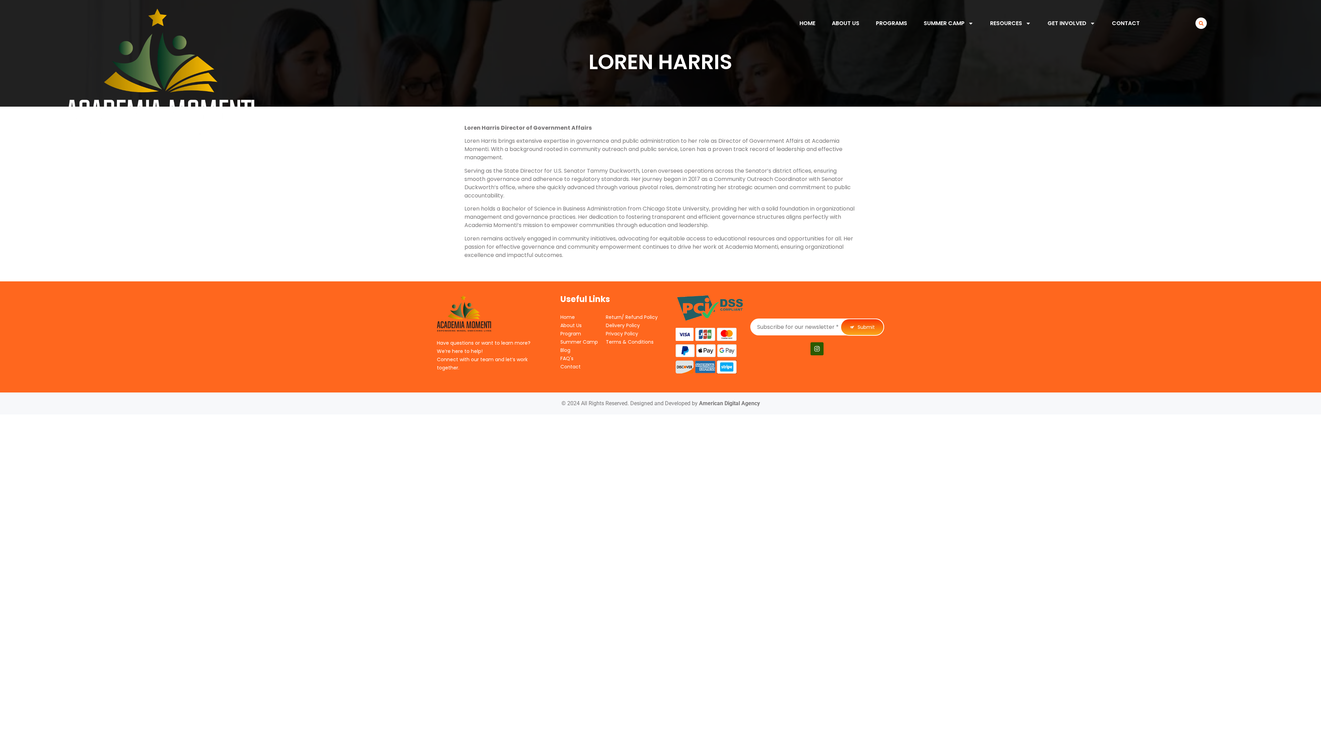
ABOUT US (845, 23)
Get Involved (1067, 23)
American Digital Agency (729, 403)
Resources (1006, 23)
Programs (891, 23)
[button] (1201, 23)
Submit (865, 327)
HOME (807, 23)
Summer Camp (944, 23)
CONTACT (1126, 23)
